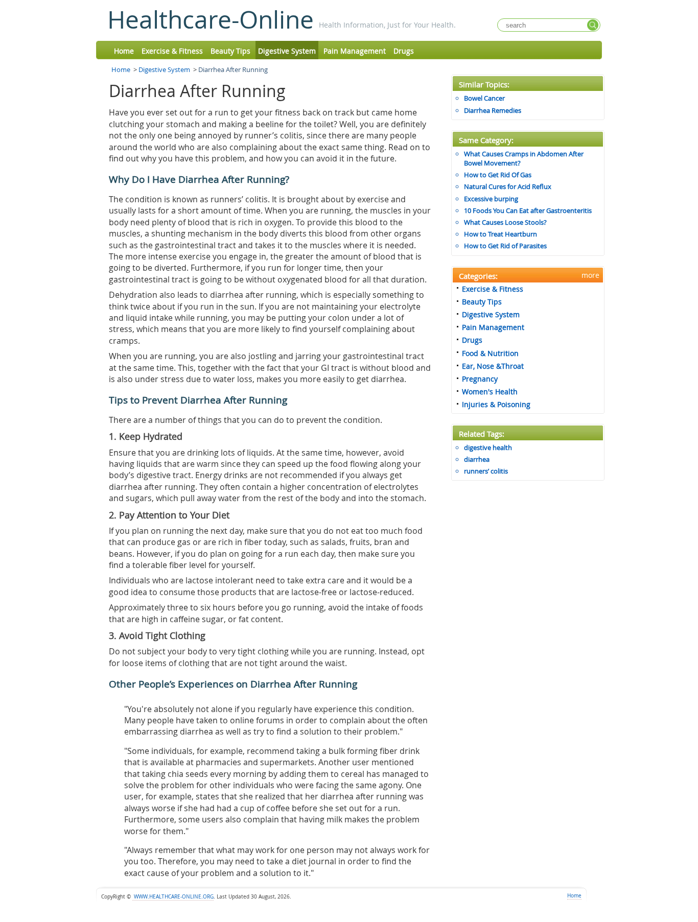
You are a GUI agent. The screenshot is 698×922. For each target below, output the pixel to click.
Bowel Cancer (484, 98)
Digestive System (287, 51)
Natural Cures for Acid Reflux (507, 186)
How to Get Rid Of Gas (497, 174)
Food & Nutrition (490, 353)
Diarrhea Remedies (492, 110)
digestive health (488, 447)
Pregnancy (480, 379)
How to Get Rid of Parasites (505, 245)
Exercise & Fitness (172, 51)
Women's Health (490, 391)
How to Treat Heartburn (500, 234)
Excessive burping (491, 198)
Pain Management (354, 51)
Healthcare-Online (210, 19)
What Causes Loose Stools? (505, 222)
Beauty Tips (230, 51)
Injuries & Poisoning (496, 404)
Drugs (403, 51)
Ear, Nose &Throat (493, 366)
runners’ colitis (486, 471)
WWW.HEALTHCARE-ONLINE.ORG (173, 896)
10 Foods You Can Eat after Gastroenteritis (528, 210)
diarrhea (477, 459)
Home (124, 51)
